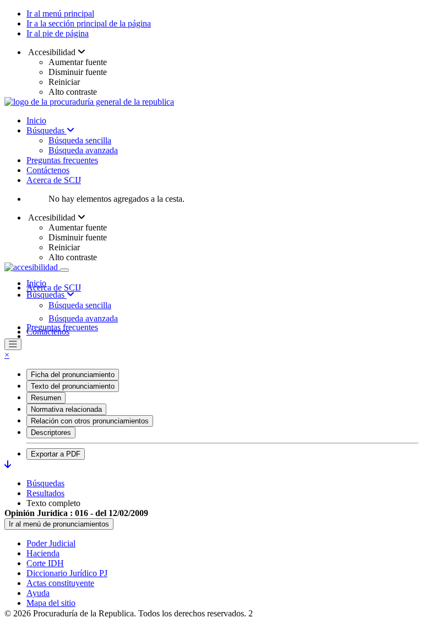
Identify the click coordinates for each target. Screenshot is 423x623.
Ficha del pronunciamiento (73, 374)
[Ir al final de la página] (7, 464)
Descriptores (51, 432)
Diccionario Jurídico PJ (66, 573)
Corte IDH (45, 563)
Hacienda (42, 553)
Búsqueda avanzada (83, 150)
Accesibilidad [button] (52, 52)
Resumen (46, 398)
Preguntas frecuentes (62, 160)
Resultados (45, 493)
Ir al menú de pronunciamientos (59, 524)
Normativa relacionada (66, 409)
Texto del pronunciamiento (73, 386)
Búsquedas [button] (46, 294)
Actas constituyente (60, 583)
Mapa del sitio (50, 603)
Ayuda (38, 593)
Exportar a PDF (55, 454)
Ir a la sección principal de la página (88, 23)
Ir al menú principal (60, 13)
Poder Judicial (50, 543)
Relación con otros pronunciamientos (90, 421)
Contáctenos (47, 170)
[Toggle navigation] (64, 270)
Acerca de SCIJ (53, 180)
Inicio (36, 120)
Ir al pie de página (57, 33)
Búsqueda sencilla (79, 140)
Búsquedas (46, 130)
